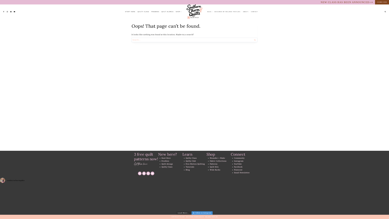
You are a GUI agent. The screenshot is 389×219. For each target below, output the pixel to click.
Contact (254, 11)
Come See (382, 2)
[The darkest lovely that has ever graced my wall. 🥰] (108, 197)
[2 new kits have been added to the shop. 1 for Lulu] (194, 197)
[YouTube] (14, 11)
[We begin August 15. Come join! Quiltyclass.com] (237, 197)
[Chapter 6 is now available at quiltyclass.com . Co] (367, 197)
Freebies (155, 11)
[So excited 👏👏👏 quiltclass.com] (281, 197)
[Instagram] (7, 11)
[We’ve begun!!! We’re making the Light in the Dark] (151, 197)
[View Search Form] (385, 11)
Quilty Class (143, 11)
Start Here (130, 11)
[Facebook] (3, 11)
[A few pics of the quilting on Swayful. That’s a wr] (324, 197)
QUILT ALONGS (167, 11)
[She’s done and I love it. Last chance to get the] (21, 197)
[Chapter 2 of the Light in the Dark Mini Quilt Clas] (65, 197)
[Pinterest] (11, 11)
